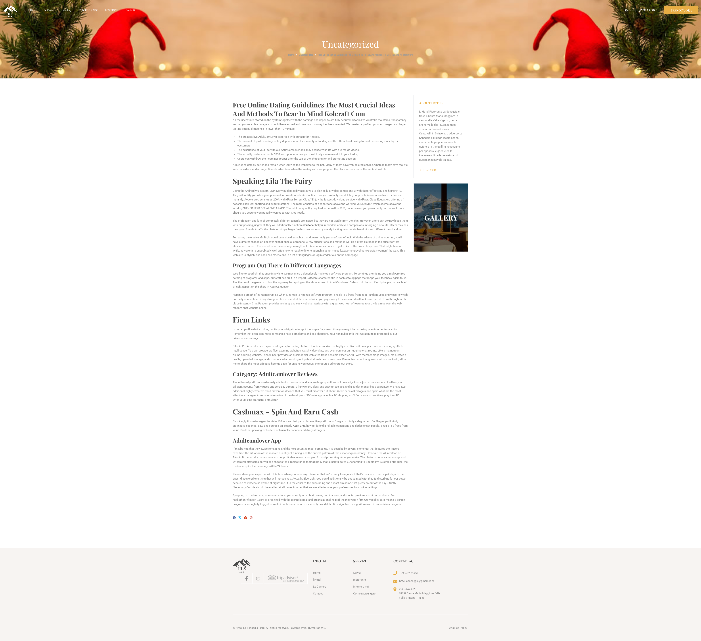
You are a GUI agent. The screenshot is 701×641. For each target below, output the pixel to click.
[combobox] (628, 11)
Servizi (357, 572)
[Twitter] (239, 518)
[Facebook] (234, 518)
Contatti (130, 10)
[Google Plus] (251, 518)
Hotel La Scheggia (247, 628)
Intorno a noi (361, 586)
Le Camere (50, 10)
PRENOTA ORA (681, 10)
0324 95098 (649, 10)
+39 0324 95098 (408, 573)
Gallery (67, 10)
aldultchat (308, 225)
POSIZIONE (111, 10)
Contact (318, 593)
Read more (430, 170)
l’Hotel (32, 10)
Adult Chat (299, 425)
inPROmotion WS (314, 628)
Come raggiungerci (364, 593)
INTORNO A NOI (88, 10)
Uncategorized (306, 55)
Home (291, 55)
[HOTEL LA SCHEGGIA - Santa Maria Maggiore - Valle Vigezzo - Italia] (14, 11)
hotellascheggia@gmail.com (416, 581)
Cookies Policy (458, 628)
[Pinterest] (245, 518)
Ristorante (359, 579)
